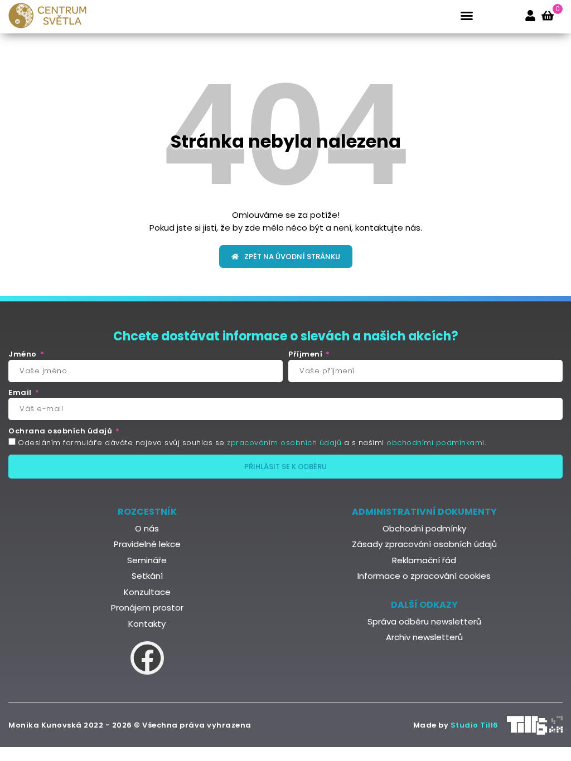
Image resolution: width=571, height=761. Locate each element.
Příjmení (306, 354)
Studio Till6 (475, 725)
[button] (467, 16)
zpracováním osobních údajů (284, 442)
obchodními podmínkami (435, 442)
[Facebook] (147, 658)
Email (20, 393)
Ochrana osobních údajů (61, 431)
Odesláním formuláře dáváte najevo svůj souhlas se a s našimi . (252, 442)
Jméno (23, 354)
